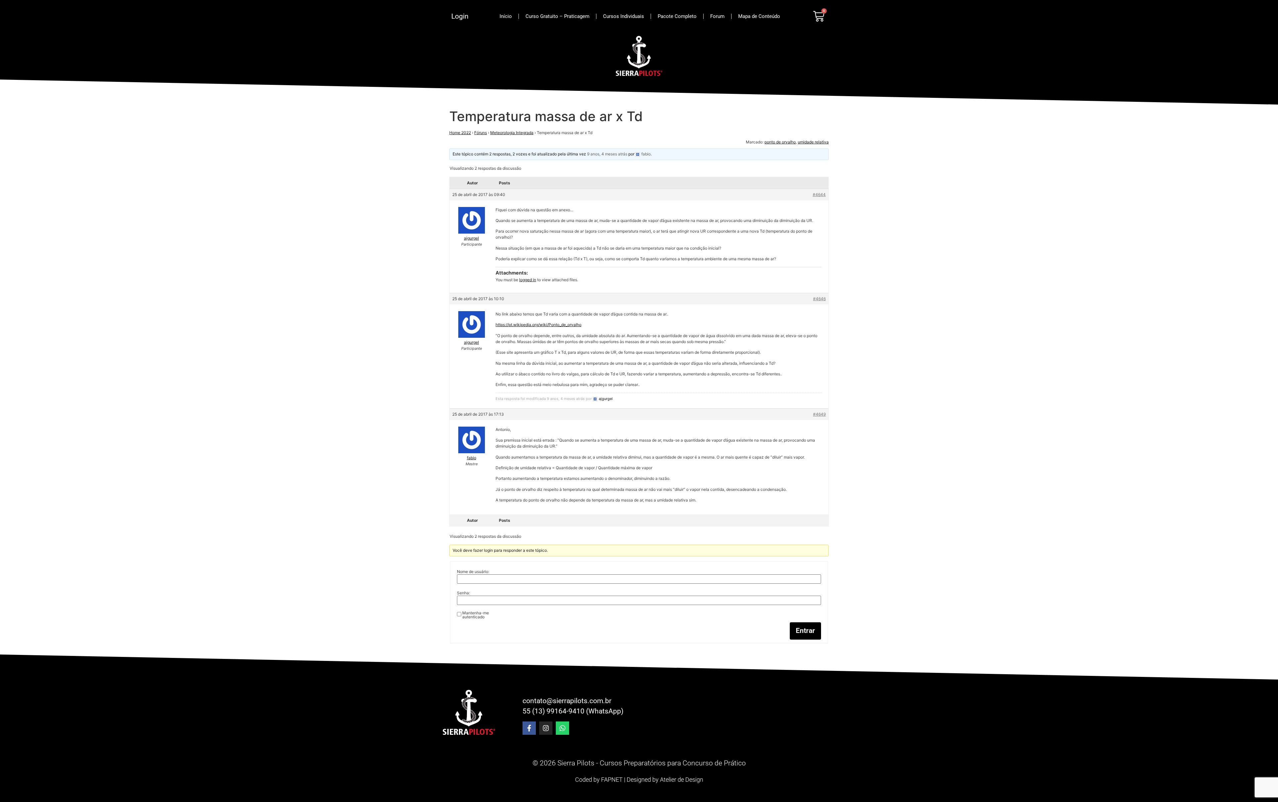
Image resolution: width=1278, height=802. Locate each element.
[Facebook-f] (529, 728)
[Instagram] (545, 728)
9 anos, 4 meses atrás (607, 153)
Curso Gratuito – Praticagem (557, 16)
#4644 (819, 194)
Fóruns (480, 132)
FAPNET (612, 779)
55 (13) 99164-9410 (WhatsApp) (573, 711)
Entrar (805, 631)
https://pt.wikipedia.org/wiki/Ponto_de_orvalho (538, 324)
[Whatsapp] (562, 728)
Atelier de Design (681, 779)
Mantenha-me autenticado (475, 615)
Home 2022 (460, 132)
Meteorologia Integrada (511, 132)
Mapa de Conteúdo (759, 16)
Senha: (463, 593)
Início (506, 16)
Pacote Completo (677, 16)
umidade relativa (813, 141)
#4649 (819, 414)
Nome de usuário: (473, 572)
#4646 (819, 298)
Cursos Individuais (623, 16)
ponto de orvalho (780, 141)
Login (460, 16)
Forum (717, 16)
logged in (527, 279)
